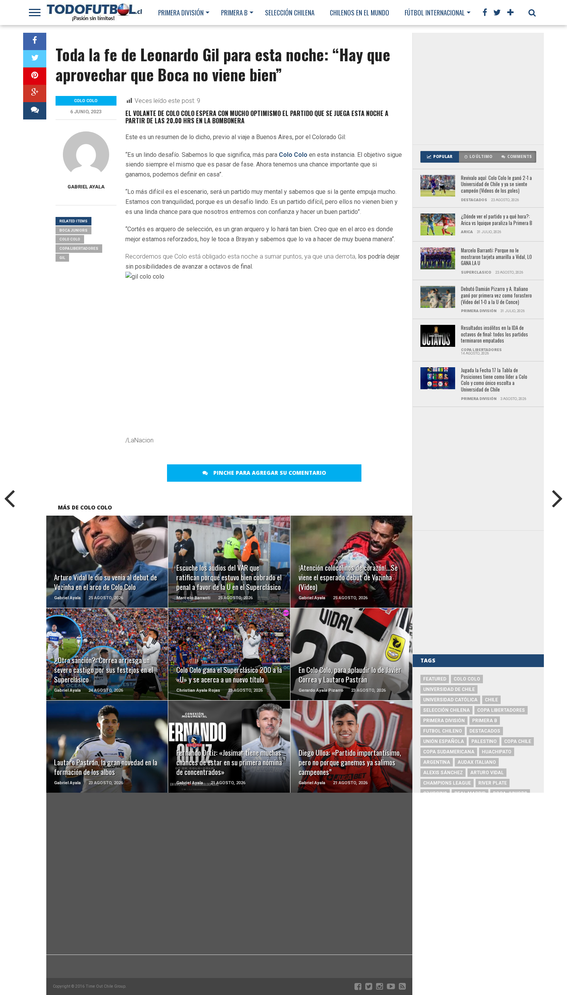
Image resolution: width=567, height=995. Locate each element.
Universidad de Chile (449, 689)
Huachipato (496, 752)
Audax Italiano (476, 762)
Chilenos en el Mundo (359, 12)
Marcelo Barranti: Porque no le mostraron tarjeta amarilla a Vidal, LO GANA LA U (496, 257)
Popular (442, 156)
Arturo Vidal (487, 772)
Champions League (447, 783)
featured (434, 679)
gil (62, 257)
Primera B (234, 12)
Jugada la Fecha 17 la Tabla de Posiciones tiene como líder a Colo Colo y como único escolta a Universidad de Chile (494, 380)
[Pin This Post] (34, 76)
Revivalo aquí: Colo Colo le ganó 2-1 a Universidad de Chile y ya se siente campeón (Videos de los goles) (496, 184)
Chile (491, 700)
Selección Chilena (289, 12)
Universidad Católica (450, 700)
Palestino (484, 741)
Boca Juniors (73, 230)
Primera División (181, 12)
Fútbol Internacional (435, 12)
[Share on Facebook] (34, 41)
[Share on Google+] (34, 93)
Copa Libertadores (78, 248)
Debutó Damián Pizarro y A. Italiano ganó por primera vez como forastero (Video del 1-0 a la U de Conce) (496, 295)
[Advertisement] (478, 88)
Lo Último (480, 156)
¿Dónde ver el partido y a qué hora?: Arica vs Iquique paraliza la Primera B (496, 219)
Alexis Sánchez (443, 772)
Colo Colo (293, 154)
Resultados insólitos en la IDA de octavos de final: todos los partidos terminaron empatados (494, 334)
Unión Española (443, 741)
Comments (519, 156)
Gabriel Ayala (86, 187)
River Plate (492, 783)
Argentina (436, 762)
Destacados (484, 731)
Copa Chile (517, 741)
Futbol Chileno (442, 731)
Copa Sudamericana (448, 752)
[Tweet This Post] (34, 58)
